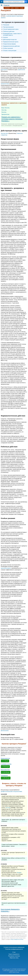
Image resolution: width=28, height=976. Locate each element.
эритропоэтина (5, 83)
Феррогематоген (5, 758)
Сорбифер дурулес (6, 764)
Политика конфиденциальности (14, 949)
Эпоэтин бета (4, 133)
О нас (14, 952)
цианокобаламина (6, 568)
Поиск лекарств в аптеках (17, 939)
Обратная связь (14, 957)
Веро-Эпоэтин (5, 107)
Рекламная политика (14, 956)
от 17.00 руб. (5, 761)
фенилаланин (5, 730)
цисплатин (4, 69)
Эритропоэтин (5, 114)
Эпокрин (19, 872)
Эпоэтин (3, 112)
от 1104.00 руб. (5, 772)
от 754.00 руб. (5, 766)
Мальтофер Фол (5, 769)
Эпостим (3, 110)
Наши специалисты (14, 954)
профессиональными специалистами (11, 791)
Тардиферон (4, 775)
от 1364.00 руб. (5, 778)
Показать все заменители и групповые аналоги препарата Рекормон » (11, 119)
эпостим (8, 807)
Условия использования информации (14, 947)
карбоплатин (21, 69)
